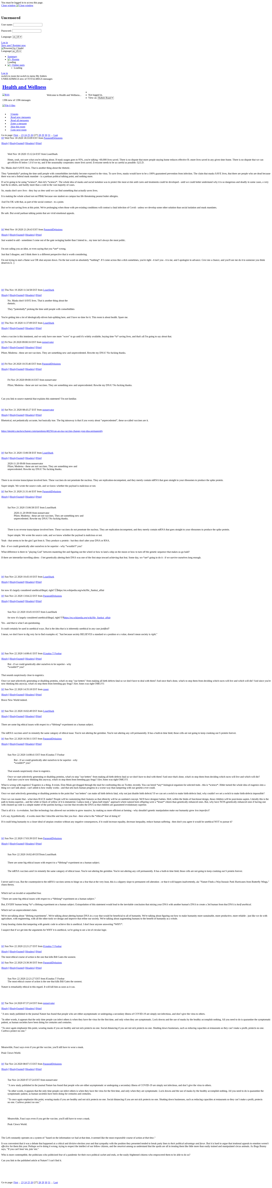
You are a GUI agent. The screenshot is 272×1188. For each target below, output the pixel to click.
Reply (5, 143)
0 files (12, 105)
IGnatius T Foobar (52, 653)
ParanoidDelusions (53, 138)
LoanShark (48, 290)
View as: (92, 97)
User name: (7, 24)
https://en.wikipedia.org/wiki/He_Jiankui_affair (87, 617)
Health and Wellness (24, 87)
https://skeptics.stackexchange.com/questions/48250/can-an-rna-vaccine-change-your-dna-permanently (52, 431)
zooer (46, 689)
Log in (4, 42)
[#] (2, 138)
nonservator (48, 342)
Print (38, 143)
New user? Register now (13, 45)
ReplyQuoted (16, 143)
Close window (8, 5)
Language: (6, 36)
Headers (30, 143)
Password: (6, 30)
